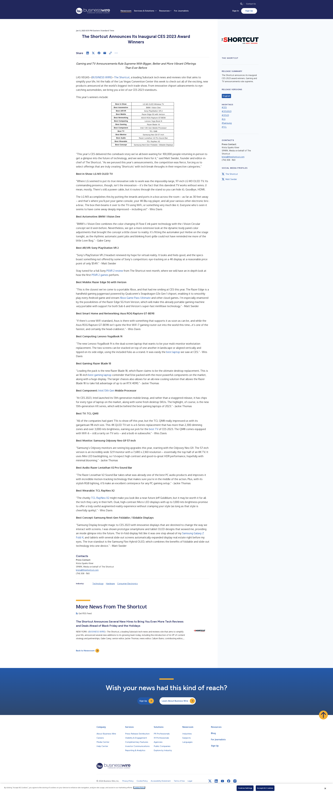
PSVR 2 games (100, 274)
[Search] (241, 4)
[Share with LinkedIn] (87, 53)
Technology (98, 583)
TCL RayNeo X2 (100, 497)
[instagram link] (234, 781)
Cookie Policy (139, 787)
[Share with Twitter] (93, 53)
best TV (153, 429)
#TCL (224, 127)
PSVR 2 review (114, 270)
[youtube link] (222, 781)
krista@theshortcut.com (87, 570)
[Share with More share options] (116, 53)
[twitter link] (210, 781)
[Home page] (93, 11)
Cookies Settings (245, 788)
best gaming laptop (99, 375)
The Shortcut (122, 77)
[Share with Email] (105, 53)
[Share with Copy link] (110, 53)
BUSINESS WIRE (101, 77)
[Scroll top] (323, 715)
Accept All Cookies (265, 788)
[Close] (325, 788)
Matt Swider (231, 179)
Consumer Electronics (127, 583)
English (226, 96)
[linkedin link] (216, 781)
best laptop (173, 352)
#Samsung (227, 123)
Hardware (110, 583)
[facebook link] (228, 781)
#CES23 (225, 115)
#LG (223, 119)
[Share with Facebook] (99, 53)
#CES (224, 107)
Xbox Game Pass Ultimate (135, 297)
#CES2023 (226, 111)
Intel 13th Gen (106, 390)
